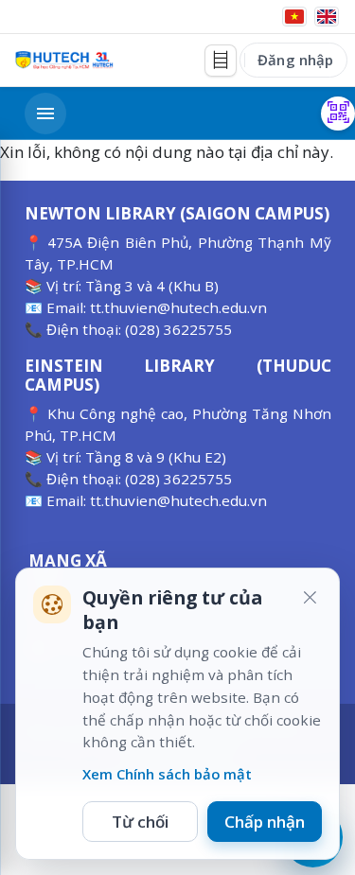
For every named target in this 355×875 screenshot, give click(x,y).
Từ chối (140, 821)
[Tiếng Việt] (294, 16)
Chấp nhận (264, 821)
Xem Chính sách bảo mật (167, 773)
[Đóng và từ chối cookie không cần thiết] (309, 598)
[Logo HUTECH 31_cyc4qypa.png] (64, 60)
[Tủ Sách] (220, 60)
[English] (326, 16)
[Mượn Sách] (338, 113)
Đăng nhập (295, 59)
